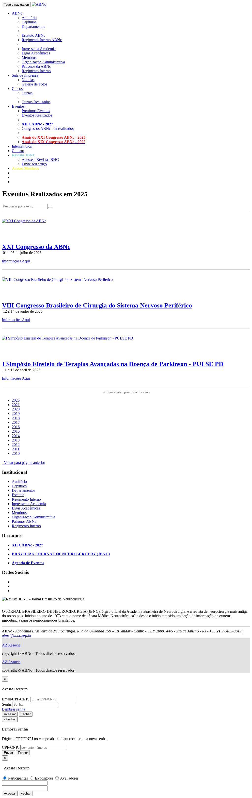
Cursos (27, 93)
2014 (16, 436)
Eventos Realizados (37, 115)
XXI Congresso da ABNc (36, 246)
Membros (29, 57)
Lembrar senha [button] (13, 709)
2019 (16, 413)
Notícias (28, 80)
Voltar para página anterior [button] (23, 462)
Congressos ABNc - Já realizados (48, 128)
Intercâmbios (22, 146)
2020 (16, 409)
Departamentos (33, 26)
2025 (16, 400)
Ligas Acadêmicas (36, 53)
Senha (7, 704)
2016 (16, 427)
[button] (24, 155)
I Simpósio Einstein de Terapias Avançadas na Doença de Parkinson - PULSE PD (112, 364)
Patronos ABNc (24, 521)
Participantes (18, 778)
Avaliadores (69, 778)
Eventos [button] (18, 106)
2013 (16, 440)
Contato (18, 151)
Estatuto (18, 495)
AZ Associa (11, 645)
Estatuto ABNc (33, 35)
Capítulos (29, 22)
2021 (16, 405)
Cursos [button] (17, 88)
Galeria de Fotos (34, 84)
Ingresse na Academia (39, 49)
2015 (16, 431)
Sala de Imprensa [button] (25, 75)
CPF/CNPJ (10, 747)
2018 (16, 418)
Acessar (10, 714)
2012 (16, 444)
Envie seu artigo (34, 164)
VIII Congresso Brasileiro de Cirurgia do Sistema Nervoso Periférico (97, 305)
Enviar (8, 753)
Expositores (44, 778)
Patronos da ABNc (36, 66)
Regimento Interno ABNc (42, 40)
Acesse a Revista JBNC (40, 159)
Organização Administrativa (43, 62)
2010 (16, 453)
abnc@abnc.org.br (17, 635)
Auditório (29, 18)
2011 (15, 449)
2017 (16, 422)
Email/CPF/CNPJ (16, 699)
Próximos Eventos (36, 111)
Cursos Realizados (36, 102)
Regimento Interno (36, 71)
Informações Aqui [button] (16, 261)
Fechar (26, 714)
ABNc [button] (17, 13)
